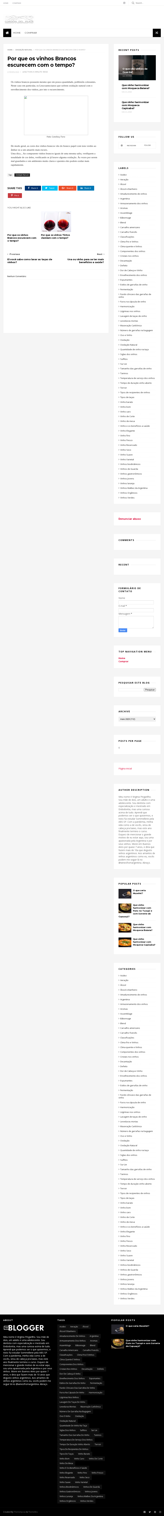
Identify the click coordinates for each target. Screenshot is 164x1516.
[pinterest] (155, 1512)
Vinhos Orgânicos (128, 492)
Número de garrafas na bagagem (136, 330)
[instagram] (124, 3)
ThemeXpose (20, 1512)
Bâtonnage (125, 217)
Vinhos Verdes (127, 497)
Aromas (124, 208)
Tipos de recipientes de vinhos (135, 392)
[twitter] (150, 1512)
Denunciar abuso (130, 519)
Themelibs (33, 1512)
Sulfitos (124, 359)
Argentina (125, 198)
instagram (139, 145)
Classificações (127, 236)
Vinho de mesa (127, 421)
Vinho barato (126, 402)
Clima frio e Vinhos (129, 241)
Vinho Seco (125, 449)
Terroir (123, 387)
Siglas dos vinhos (128, 354)
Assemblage (126, 212)
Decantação (126, 260)
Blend (123, 222)
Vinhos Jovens (127, 478)
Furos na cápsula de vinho (133, 301)
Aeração (124, 179)
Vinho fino (125, 435)
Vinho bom (125, 406)
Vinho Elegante (127, 430)
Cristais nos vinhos (129, 255)
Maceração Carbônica (131, 325)
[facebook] (145, 1512)
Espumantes (126, 279)
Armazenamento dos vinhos (134, 203)
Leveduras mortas (129, 320)
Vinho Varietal (127, 459)
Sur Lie (123, 363)
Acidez (123, 174)
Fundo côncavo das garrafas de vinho (135, 295)
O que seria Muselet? (137, 1326)
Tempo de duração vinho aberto (136, 382)
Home (5, 3)
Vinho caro (125, 411)
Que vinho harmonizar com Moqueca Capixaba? (144, 942)
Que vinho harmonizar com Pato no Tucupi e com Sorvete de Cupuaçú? (135, 911)
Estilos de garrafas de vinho (134, 284)
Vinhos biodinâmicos (130, 464)
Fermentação (126, 289)
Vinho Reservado (128, 445)
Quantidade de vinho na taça (134, 349)
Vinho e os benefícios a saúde (135, 425)
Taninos (124, 373)
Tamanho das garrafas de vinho (136, 368)
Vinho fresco (126, 440)
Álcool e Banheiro (128, 189)
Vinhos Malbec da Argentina (134, 488)
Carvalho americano (130, 227)
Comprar (16, 3)
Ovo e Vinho (126, 335)
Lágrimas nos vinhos (130, 311)
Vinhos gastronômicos (131, 473)
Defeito (123, 265)
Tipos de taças (127, 397)
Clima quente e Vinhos (131, 246)
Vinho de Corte (127, 416)
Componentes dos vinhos (132, 251)
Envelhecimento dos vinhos (133, 275)
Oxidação (125, 339)
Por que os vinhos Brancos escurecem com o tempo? (21, 238)
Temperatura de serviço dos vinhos (137, 378)
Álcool (123, 184)
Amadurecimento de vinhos (133, 193)
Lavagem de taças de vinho (133, 316)
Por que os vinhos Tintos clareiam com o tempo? (55, 236)
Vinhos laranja (127, 483)
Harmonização (127, 306)
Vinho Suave (126, 454)
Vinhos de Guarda (129, 468)
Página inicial (125, 768)
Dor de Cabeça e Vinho (131, 270)
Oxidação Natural (23, 50)
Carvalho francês (128, 232)
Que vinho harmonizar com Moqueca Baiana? (142, 927)
